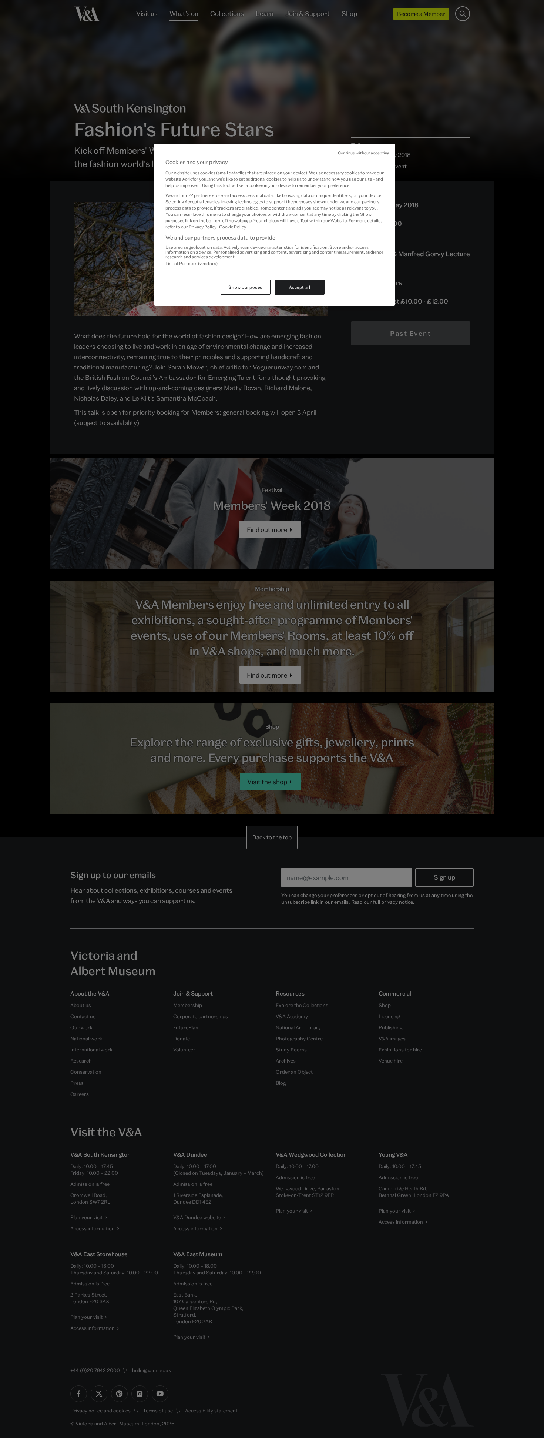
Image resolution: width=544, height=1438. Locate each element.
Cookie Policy (232, 226)
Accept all (299, 287)
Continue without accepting (363, 153)
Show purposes (245, 287)
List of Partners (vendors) (191, 263)
